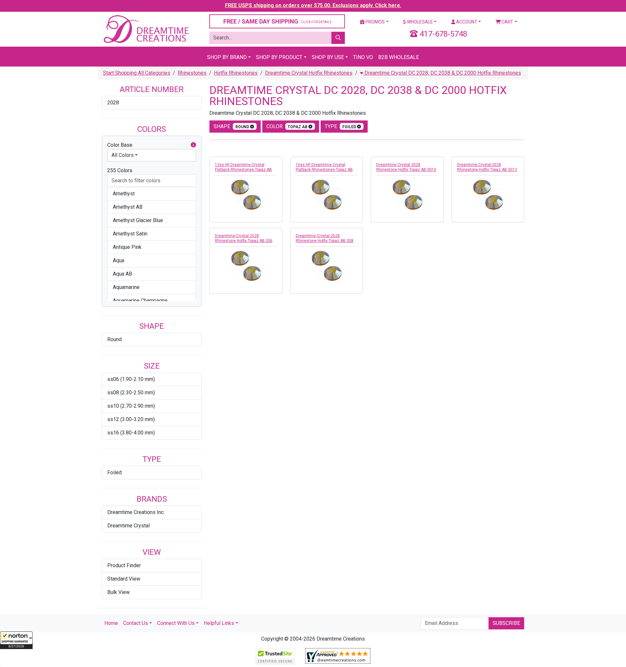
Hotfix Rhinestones (236, 73)
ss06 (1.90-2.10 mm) (131, 379)
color (287, 126)
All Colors (123, 155)
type (341, 126)
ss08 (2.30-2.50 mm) (131, 392)
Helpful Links (219, 623)
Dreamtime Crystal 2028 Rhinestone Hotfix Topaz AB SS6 (244, 238)
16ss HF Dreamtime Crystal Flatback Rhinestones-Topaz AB (324, 167)
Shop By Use (328, 57)
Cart (506, 21)
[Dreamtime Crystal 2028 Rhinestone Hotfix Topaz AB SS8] (327, 265)
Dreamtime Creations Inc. (136, 512)
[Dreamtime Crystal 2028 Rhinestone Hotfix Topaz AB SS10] (407, 194)
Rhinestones (192, 73)
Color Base (119, 145)
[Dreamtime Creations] (146, 29)
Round (114, 339)
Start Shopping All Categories (136, 73)
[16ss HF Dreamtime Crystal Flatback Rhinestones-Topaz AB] (327, 194)
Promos (375, 21)
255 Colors (119, 170)
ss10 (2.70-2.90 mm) (131, 406)
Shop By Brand (227, 57)
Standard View (123, 579)
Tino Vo (363, 57)
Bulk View (118, 592)
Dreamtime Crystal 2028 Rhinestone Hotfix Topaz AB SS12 (487, 167)
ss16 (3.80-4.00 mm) (131, 433)
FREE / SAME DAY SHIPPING (277, 21)
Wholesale (419, 21)
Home (111, 623)
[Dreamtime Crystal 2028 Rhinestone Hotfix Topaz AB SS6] (246, 265)
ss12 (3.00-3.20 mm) (131, 419)
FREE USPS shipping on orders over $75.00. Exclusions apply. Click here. (313, 5)
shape (232, 126)
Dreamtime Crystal (128, 526)
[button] (16, 640)
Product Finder (124, 565)
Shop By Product (279, 57)
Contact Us (135, 623)
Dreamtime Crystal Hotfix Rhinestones (308, 73)
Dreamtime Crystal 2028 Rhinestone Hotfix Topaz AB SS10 (406, 167)
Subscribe (506, 623)
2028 (113, 102)
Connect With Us (176, 623)
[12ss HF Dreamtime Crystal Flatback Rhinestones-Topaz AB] (246, 194)
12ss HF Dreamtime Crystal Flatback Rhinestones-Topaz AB (243, 167)
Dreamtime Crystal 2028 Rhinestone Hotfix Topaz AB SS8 (324, 238)
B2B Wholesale (398, 57)
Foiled (114, 472)
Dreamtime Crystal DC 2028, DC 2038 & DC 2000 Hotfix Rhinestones (442, 73)
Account (466, 21)
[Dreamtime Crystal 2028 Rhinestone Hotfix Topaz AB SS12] (488, 194)
